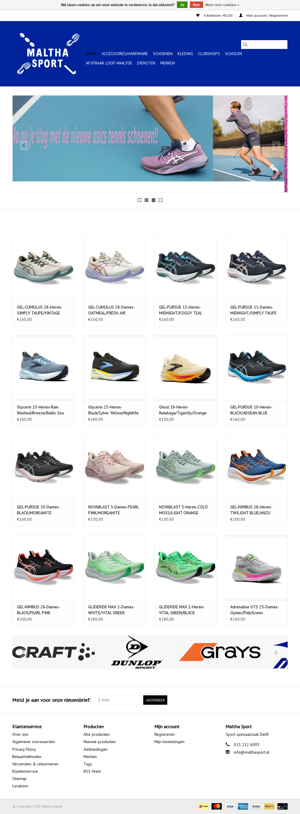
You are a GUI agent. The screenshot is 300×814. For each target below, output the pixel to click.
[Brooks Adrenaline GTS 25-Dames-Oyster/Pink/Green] (257, 567)
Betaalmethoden (26, 756)
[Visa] (229, 806)
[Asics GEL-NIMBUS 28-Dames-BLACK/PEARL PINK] (43, 567)
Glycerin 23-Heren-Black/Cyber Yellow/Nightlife (113, 409)
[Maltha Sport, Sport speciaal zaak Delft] (48, 53)
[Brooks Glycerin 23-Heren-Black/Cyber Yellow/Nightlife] (114, 368)
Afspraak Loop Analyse (109, 63)
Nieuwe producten (99, 741)
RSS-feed (91, 771)
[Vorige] (24, 145)
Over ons (20, 734)
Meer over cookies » (222, 5)
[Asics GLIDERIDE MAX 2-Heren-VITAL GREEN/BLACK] (185, 567)
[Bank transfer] (255, 806)
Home (91, 53)
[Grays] (137, 652)
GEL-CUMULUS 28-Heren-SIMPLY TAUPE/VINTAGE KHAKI (39, 310)
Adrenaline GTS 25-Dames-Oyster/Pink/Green (254, 609)
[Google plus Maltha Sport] (272, 700)
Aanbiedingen (95, 749)
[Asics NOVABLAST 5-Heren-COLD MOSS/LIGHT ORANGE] (185, 467)
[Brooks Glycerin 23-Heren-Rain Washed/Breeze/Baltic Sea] (43, 368)
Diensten (146, 63)
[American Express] (242, 806)
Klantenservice (25, 771)
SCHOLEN (233, 53)
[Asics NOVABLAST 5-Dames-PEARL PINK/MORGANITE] (114, 467)
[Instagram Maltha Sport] (283, 700)
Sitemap (19, 778)
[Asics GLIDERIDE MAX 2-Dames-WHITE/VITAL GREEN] (114, 567)
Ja (182, 5)
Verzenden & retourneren (35, 764)
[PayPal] (268, 806)
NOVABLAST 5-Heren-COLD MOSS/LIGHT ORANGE (183, 509)
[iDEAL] (202, 806)
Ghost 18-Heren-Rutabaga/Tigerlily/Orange (183, 409)
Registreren (164, 734)
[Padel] (150, 144)
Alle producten (96, 734)
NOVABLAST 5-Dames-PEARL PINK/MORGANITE (113, 509)
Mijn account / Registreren (267, 15)
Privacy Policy (24, 749)
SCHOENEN (163, 53)
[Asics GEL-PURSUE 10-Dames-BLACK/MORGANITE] (43, 467)
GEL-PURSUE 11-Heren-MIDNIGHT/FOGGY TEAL (180, 310)
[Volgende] (276, 145)
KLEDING (185, 53)
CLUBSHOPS (209, 53)
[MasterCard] (216, 806)
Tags (87, 764)
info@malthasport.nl (252, 752)
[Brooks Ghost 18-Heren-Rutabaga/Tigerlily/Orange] (185, 368)
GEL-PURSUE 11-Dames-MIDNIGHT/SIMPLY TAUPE (253, 310)
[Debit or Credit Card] (281, 806)
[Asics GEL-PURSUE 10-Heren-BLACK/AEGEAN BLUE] (257, 368)
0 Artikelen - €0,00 (218, 15)
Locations (20, 786)
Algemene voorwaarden (33, 741)
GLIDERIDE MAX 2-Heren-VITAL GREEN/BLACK (181, 609)
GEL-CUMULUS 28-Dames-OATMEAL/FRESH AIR (111, 310)
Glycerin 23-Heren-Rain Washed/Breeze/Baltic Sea (40, 409)
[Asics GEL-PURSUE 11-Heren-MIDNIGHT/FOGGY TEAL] (185, 268)
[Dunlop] (54, 652)
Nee (196, 5)
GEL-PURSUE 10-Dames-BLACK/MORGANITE (38, 509)
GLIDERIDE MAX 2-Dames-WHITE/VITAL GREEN (111, 609)
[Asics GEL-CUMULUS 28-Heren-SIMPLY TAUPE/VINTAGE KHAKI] (43, 268)
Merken (167, 63)
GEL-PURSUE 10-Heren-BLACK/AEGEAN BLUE (251, 409)
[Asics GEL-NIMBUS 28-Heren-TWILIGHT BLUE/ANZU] (257, 467)
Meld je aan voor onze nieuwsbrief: (51, 700)
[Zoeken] (245, 44)
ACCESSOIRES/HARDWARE (125, 53)
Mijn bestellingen (169, 741)
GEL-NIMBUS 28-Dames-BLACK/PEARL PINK (38, 609)
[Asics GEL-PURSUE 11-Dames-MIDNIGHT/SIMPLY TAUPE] (257, 268)
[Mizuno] (220, 652)
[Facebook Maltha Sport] (262, 700)
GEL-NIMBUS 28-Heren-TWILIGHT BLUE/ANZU (251, 509)
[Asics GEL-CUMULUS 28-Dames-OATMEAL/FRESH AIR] (114, 268)
